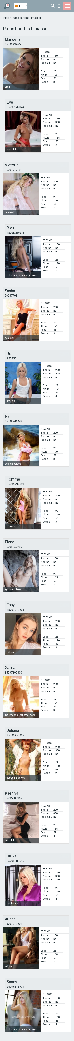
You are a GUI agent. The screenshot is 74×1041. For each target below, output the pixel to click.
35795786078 (15, 233)
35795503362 (13, 798)
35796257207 (13, 547)
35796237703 (15, 484)
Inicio (6, 17)
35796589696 (15, 861)
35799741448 (13, 421)
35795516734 (15, 986)
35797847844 (15, 107)
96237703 (11, 295)
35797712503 (13, 170)
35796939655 (13, 44)
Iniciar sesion (60, 4)
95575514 (13, 358)
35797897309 (13, 672)
